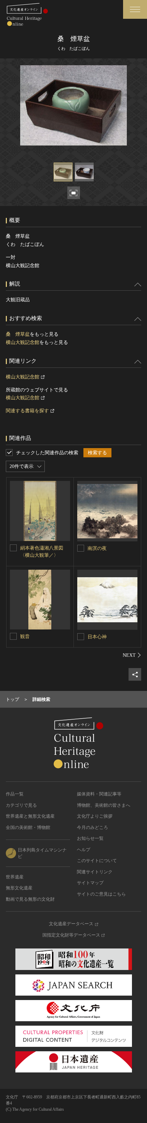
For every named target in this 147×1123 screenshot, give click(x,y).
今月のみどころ (92, 827)
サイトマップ (90, 882)
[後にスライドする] (132, 655)
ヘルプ (83, 849)
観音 (25, 636)
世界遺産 (15, 876)
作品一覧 (15, 793)
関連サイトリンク (94, 871)
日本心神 (97, 636)
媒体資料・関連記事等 (99, 793)
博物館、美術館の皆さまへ (103, 805)
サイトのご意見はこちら (101, 894)
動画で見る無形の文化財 (30, 899)
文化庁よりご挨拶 (94, 816)
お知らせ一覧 (90, 838)
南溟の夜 (97, 548)
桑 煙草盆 (18, 334)
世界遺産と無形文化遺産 (30, 816)
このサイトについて (97, 860)
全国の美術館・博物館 (28, 827)
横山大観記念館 (22, 342)
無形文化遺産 (19, 887)
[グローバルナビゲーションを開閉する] (135, 9)
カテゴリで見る (21, 805)
